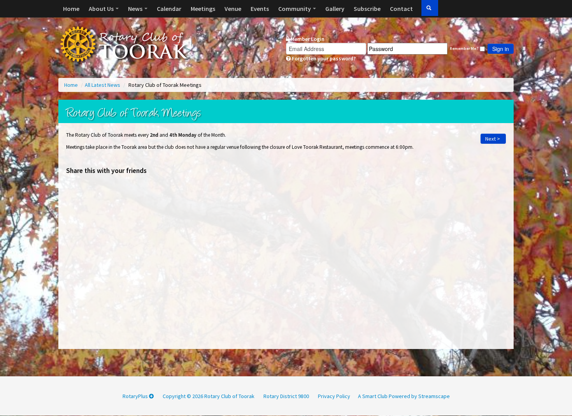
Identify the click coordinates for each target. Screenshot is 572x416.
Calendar (169, 8)
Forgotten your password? (323, 58)
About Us (102, 8)
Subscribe (367, 8)
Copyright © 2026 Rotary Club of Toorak (208, 396)
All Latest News (103, 84)
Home (71, 8)
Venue (233, 8)
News (136, 8)
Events (260, 8)
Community (295, 8)
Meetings (203, 8)
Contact (401, 8)
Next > (493, 138)
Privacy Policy (334, 396)
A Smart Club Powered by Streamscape (404, 396)
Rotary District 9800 (286, 396)
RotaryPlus (136, 396)
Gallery (334, 8)
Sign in (500, 49)
